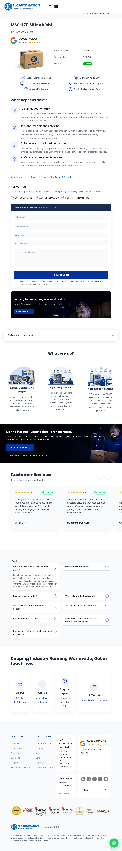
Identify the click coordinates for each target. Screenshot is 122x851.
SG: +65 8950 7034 (24, 197)
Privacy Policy (100, 281)
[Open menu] (56, 6)
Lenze (39, 757)
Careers (15, 753)
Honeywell (41, 748)
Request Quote (61, 274)
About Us (15, 743)
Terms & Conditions (65, 177)
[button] (16, 235)
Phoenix (39, 762)
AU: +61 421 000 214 (49, 197)
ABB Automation (43, 743)
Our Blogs (15, 757)
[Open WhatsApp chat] (114, 843)
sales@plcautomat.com (77, 197)
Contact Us (16, 748)
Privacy (14, 762)
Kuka (38, 753)
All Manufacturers (44, 767)
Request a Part (24, 311)
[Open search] (50, 6)
